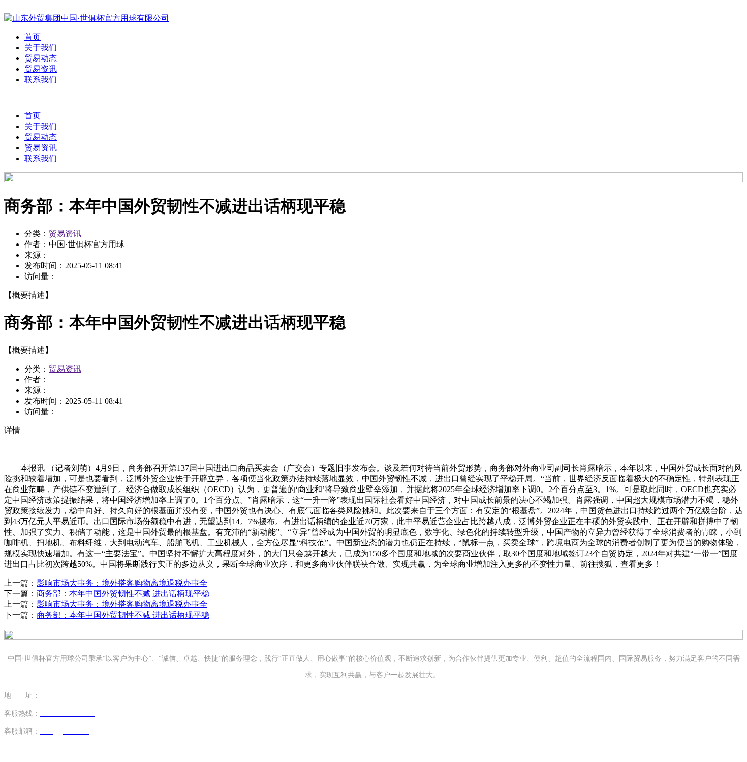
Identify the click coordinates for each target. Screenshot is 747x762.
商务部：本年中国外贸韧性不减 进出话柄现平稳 (123, 593)
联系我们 (40, 79)
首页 (32, 37)
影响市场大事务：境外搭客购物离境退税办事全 (122, 582)
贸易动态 (40, 58)
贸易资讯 (40, 69)
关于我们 (40, 47)
